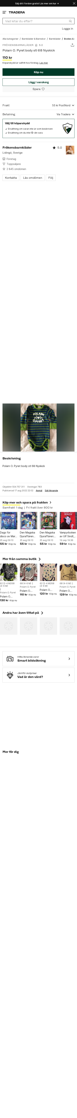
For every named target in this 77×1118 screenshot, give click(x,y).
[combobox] (38, 21)
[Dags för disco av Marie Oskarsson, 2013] (8, 520)
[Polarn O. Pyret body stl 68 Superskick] (8, 572)
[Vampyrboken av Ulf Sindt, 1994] (68, 520)
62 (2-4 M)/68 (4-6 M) (7, 584)
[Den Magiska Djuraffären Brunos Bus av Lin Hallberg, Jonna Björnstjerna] (28, 520)
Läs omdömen (32, 177)
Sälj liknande (51, 490)
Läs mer (43, 62)
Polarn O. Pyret (8, 592)
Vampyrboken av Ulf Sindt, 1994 (68, 534)
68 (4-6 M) (25, 583)
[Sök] (70, 21)
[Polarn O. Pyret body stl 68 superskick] (28, 572)
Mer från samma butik (22, 559)
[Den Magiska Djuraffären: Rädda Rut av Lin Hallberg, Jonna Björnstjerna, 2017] (48, 520)
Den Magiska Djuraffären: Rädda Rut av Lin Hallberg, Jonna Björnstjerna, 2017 (48, 534)
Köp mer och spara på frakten (25, 502)
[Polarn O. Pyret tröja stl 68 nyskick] (68, 572)
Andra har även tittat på (23, 612)
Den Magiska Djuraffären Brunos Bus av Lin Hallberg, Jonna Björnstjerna (28, 534)
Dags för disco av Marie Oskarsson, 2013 (8, 534)
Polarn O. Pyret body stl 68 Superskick (8, 596)
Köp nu (38, 72)
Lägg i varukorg (38, 82)
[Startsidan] (17, 12)
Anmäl (39, 490)
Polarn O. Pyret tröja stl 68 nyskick (68, 591)
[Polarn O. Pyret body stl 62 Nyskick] (48, 572)
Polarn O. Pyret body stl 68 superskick (28, 591)
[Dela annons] (72, 45)
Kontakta (11, 177)
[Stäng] (74, 3)
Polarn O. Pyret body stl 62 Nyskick (48, 590)
